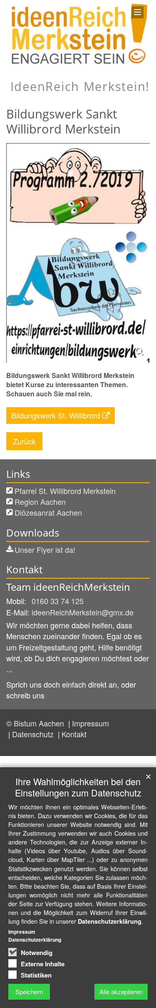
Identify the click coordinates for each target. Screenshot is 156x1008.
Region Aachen (40, 501)
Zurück (24, 441)
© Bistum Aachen (36, 723)
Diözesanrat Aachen (48, 512)
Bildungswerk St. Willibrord (55, 415)
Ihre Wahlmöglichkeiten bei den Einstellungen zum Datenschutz (78, 787)
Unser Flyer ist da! (45, 549)
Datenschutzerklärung (109, 921)
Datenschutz (34, 733)
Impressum (90, 723)
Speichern (29, 991)
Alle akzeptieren (121, 991)
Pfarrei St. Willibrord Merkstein (65, 490)
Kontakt (74, 733)
